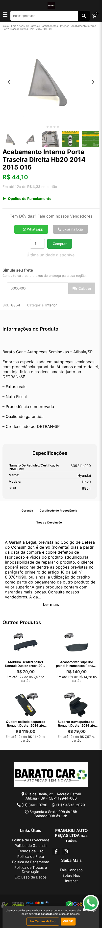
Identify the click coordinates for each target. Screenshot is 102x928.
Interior (64, 25)
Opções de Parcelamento (29, 198)
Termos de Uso (31, 851)
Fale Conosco (71, 870)
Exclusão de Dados (31, 877)
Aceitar (68, 921)
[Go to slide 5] (58, 127)
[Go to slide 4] (54, 127)
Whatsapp (34, 229)
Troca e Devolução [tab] (49, 522)
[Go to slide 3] (51, 127)
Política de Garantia (31, 845)
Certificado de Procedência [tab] (58, 510)
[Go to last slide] (9, 81)
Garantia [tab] (27, 510)
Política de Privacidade (30, 840)
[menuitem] (11, 139)
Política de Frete (30, 856)
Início (5, 25)
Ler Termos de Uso (42, 921)
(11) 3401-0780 (34, 805)
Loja (13, 25)
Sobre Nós (71, 875)
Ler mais (51, 604)
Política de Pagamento (30, 862)
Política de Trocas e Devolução (30, 869)
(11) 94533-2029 (70, 805)
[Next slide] (93, 81)
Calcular (84, 288)
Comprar (60, 244)
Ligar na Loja (72, 229)
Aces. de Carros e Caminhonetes (38, 25)
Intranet (71, 881)
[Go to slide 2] (48, 127)
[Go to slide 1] (44, 126)
